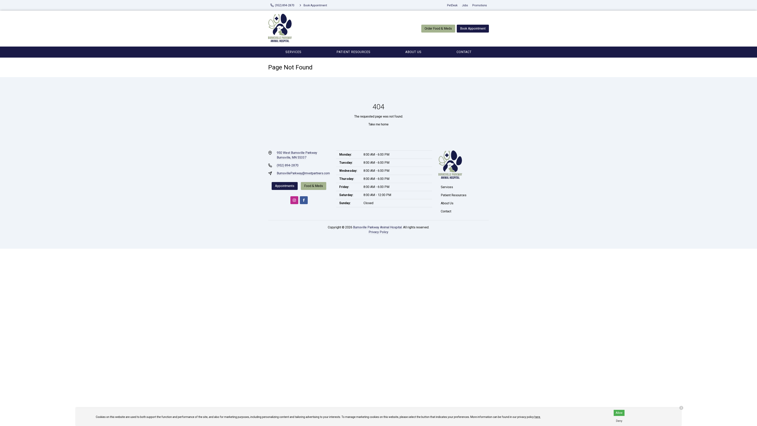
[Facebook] (304, 200)
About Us (413, 52)
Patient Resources (353, 52)
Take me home (378, 124)
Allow (619, 412)
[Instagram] (294, 200)
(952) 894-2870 (287, 165)
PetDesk (452, 5)
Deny (619, 420)
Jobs (465, 5)
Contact (464, 52)
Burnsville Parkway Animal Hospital (377, 227)
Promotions (479, 5)
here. (537, 417)
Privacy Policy (378, 232)
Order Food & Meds (438, 28)
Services (293, 52)
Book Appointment (473, 28)
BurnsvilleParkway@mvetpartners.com (303, 173)
